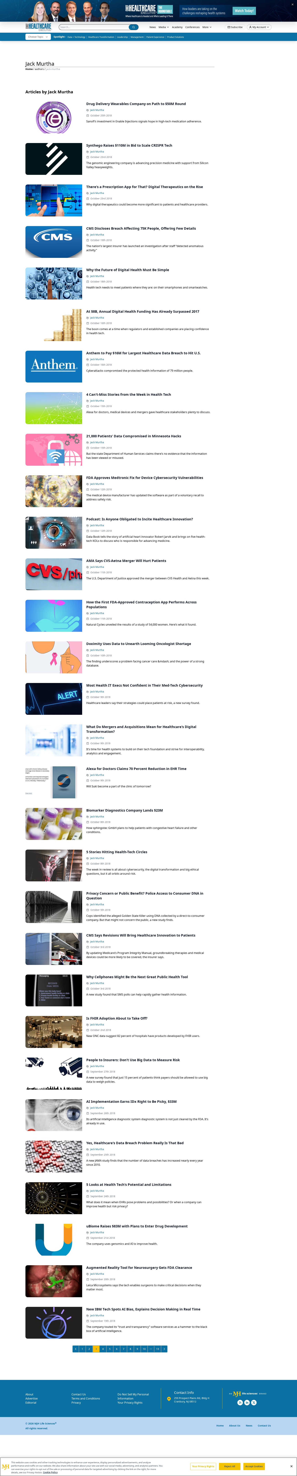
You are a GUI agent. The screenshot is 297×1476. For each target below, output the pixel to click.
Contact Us (79, 1394)
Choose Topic (35, 36)
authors (39, 69)
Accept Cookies (254, 1466)
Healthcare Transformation (101, 37)
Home (29, 69)
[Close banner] (292, 4)
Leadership (122, 37)
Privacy (76, 1402)
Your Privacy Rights (130, 1402)
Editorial (30, 1402)
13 (157, 1349)
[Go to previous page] (76, 1349)
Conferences (192, 27)
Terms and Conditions (86, 1398)
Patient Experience (155, 37)
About (29, 1394)
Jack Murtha (97, 110)
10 (144, 1349)
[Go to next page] (164, 1349)
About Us (234, 1425)
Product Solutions (175, 37)
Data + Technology (76, 37)
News (153, 27)
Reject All (229, 1466)
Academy (177, 27)
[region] (148, 1466)
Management (137, 37)
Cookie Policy (50, 1472)
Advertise (31, 1398)
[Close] (291, 1466)
